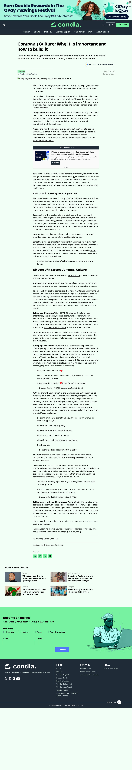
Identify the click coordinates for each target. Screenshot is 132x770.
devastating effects (84, 132)
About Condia (102, 32)
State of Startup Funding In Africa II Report (67, 694)
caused (59, 176)
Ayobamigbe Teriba (28, 74)
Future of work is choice (55, 327)
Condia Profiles (62, 690)
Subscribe (122, 25)
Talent (39, 632)
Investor (25, 632)
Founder (10, 632)
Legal (107, 665)
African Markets (74, 573)
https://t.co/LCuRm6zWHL (74, 383)
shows (50, 207)
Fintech (26, 32)
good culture (74, 275)
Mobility (48, 32)
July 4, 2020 (71, 497)
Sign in (110, 25)
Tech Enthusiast (57, 632)
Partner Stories (62, 678)
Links (59, 665)
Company (85, 665)
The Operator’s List (64, 687)
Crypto (37, 32)
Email (40, 638)
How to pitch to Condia (89, 675)
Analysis (71, 587)
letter (92, 250)
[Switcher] (4, 25)
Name (5, 638)
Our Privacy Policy (111, 669)
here (92, 294)
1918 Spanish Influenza (43, 140)
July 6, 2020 (77, 388)
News (24, 573)
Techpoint (54, 296)
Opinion (21, 71)
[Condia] (66, 24)
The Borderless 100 (83, 32)
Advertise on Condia (88, 672)
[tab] (64, 167)
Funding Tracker (62, 681)
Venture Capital (63, 32)
